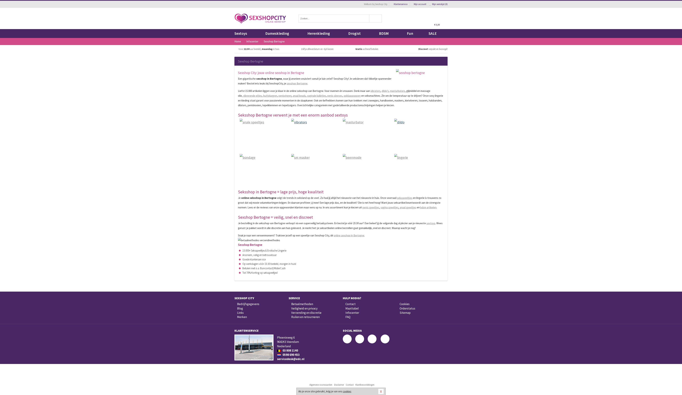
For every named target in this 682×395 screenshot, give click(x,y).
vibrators (375, 91)
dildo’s (385, 91)
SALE (433, 33)
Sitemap (405, 313)
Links (240, 313)
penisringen (285, 95)
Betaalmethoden (302, 304)
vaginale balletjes (316, 95)
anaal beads (299, 95)
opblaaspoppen (352, 95)
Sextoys (240, 33)
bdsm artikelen (428, 207)
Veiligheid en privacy (304, 308)
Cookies (405, 304)
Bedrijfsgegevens (248, 304)
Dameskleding (277, 33)
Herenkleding (318, 33)
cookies (347, 391)
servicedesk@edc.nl (290, 359)
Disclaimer (339, 384)
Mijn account (420, 4)
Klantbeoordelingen (364, 384)
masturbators (397, 91)
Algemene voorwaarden (320, 384)
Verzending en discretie (306, 313)
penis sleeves (334, 95)
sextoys (430, 223)
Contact (350, 304)
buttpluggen (270, 95)
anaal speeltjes (408, 207)
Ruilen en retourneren (305, 317)
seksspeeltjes (404, 198)
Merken (242, 317)
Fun (410, 33)
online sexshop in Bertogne (349, 235)
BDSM (384, 33)
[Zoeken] (375, 19)
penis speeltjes (370, 207)
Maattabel (352, 308)
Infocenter (352, 313)
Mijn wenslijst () (440, 4)
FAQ (347, 317)
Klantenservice (400, 4)
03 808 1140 (290, 350)
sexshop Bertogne (297, 83)
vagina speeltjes (390, 207)
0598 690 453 (291, 355)
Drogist (354, 33)
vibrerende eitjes (252, 95)
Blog (240, 308)
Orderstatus (407, 308)
